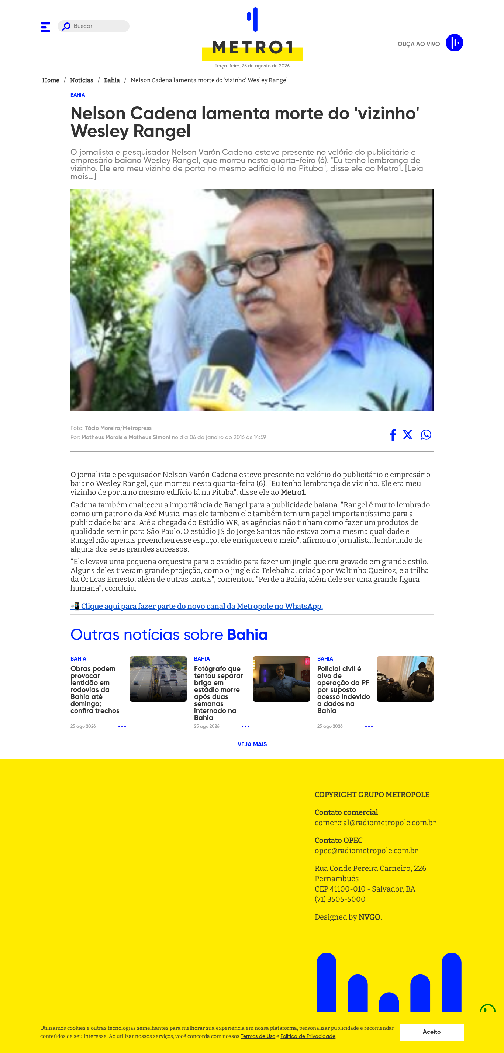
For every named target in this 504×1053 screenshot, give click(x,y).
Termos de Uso (258, 1036)
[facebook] (393, 434)
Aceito (432, 1032)
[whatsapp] (426, 434)
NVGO (369, 917)
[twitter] (407, 434)
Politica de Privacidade (307, 1036)
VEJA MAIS (252, 745)
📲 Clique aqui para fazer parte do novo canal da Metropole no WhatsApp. (196, 606)
